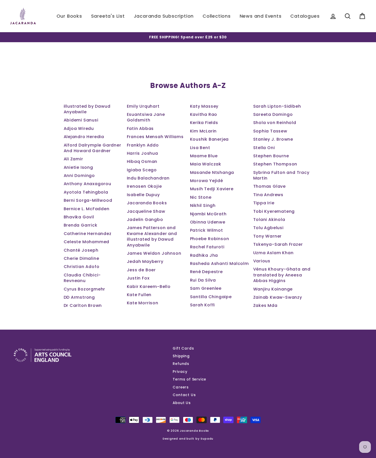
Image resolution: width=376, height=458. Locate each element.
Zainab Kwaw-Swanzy (277, 297)
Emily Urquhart (143, 106)
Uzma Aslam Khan (273, 253)
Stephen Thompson (275, 164)
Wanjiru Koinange (273, 289)
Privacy (180, 371)
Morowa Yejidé (206, 181)
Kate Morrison (142, 303)
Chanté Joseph (81, 250)
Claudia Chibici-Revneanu (82, 278)
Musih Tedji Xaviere (212, 189)
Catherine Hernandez (88, 234)
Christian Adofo (81, 267)
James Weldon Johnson (154, 253)
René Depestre (206, 272)
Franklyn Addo (143, 145)
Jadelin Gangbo (145, 219)
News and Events (261, 16)
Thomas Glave (269, 186)
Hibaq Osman (142, 161)
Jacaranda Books (147, 203)
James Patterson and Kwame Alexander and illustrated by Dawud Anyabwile (152, 236)
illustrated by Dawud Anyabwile (87, 109)
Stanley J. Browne (273, 139)
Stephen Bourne (271, 156)
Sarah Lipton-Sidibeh (277, 106)
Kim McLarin (203, 131)
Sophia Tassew (270, 131)
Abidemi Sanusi (81, 120)
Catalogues (304, 16)
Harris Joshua (142, 153)
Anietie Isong (78, 167)
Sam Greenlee (206, 288)
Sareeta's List (108, 16)
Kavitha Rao (203, 114)
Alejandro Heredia (84, 137)
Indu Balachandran (148, 178)
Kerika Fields (204, 123)
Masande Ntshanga (212, 172)
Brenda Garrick (80, 225)
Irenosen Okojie (144, 186)
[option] (188, 37)
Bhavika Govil (79, 217)
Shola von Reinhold (274, 123)
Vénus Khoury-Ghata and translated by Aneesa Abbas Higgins (282, 275)
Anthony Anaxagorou (87, 184)
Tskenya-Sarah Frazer (278, 244)
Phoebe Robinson (209, 239)
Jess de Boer (141, 270)
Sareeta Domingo (273, 114)
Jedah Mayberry (145, 261)
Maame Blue (204, 156)
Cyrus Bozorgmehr (84, 289)
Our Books (69, 16)
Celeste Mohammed (86, 242)
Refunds (181, 363)
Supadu (207, 439)
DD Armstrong (79, 297)
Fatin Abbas (140, 128)
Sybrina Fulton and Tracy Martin (281, 175)
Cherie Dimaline (81, 258)
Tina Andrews (268, 195)
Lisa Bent (200, 148)
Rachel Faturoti (207, 247)
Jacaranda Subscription (164, 16)
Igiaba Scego (142, 170)
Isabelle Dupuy (143, 195)
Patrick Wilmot (206, 230)
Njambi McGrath (208, 214)
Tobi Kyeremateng (274, 211)
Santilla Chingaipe (211, 297)
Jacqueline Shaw (146, 211)
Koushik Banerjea (209, 139)
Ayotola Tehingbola (86, 192)
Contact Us (184, 395)
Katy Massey (204, 106)
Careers (181, 387)
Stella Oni (264, 148)
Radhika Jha (204, 255)
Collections (217, 16)
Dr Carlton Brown (83, 305)
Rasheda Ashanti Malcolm (219, 263)
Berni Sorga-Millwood (88, 200)
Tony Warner (267, 236)
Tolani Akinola (269, 219)
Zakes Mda (265, 305)
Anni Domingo (79, 175)
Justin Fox (138, 278)
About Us (182, 402)
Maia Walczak (206, 164)
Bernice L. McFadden (86, 209)
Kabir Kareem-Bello (149, 286)
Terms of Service (189, 379)
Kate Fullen (139, 295)
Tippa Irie (263, 203)
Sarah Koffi (202, 305)
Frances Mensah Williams (155, 137)
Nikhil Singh (203, 205)
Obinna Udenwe (207, 222)
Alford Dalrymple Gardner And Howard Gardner (92, 148)
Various (262, 261)
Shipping (181, 356)
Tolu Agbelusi (268, 228)
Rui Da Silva (203, 280)
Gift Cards (183, 348)
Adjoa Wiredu (79, 128)
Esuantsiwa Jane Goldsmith (146, 117)
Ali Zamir (73, 159)
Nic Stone (201, 197)
